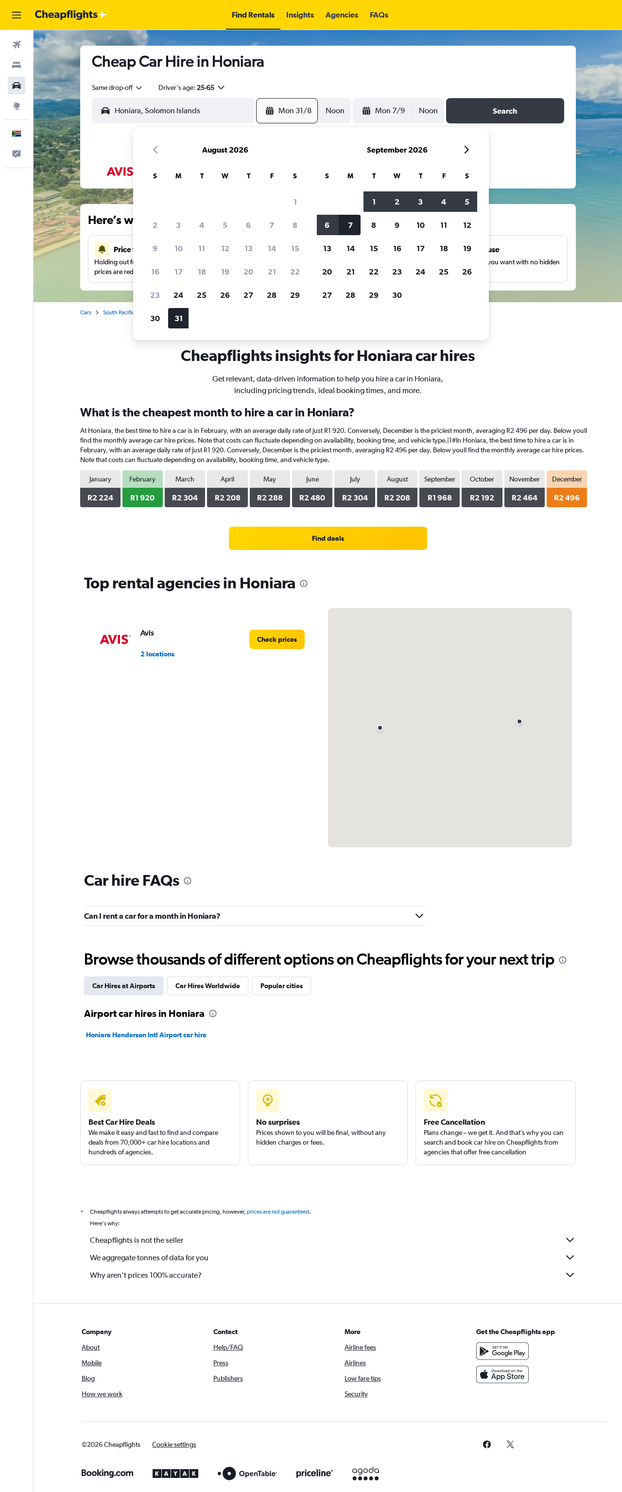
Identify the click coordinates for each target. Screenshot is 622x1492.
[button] (16, 15)
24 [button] (178, 295)
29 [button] (295, 295)
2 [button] (155, 225)
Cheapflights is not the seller (136, 1240)
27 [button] (248, 295)
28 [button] (271, 295)
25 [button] (202, 295)
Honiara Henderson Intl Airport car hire (146, 1035)
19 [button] (225, 271)
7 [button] (271, 225)
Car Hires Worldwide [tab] (207, 986)
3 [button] (178, 225)
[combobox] (117, 87)
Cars (85, 312)
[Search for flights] (16, 44)
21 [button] (272, 271)
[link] (328, 538)
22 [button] (295, 271)
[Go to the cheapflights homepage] (71, 15)
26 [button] (225, 295)
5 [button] (225, 225)
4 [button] (201, 225)
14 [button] (272, 248)
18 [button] (202, 271)
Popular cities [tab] (281, 986)
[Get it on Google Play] (502, 1351)
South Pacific (119, 312)
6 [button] (248, 225)
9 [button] (155, 248)
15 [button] (295, 248)
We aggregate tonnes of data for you (149, 1257)
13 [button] (248, 248)
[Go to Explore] (16, 106)
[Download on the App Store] (502, 1374)
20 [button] (248, 271)
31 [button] (178, 318)
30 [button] (155, 318)
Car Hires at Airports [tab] (123, 986)
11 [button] (201, 248)
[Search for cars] (16, 85)
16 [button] (155, 271)
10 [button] (178, 248)
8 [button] (295, 225)
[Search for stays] (16, 65)
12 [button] (225, 248)
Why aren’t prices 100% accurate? (146, 1275)
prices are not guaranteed (278, 1211)
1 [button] (295, 201)
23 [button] (155, 295)
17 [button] (178, 271)
